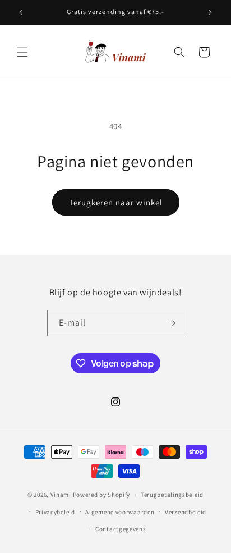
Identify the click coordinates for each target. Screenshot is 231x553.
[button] (22, 52)
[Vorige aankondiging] (20, 12)
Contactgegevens (120, 529)
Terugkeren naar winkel (116, 202)
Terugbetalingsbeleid (172, 495)
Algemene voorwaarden (119, 512)
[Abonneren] (171, 323)
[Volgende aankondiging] (210, 12)
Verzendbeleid (185, 512)
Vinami (60, 495)
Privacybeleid (55, 512)
